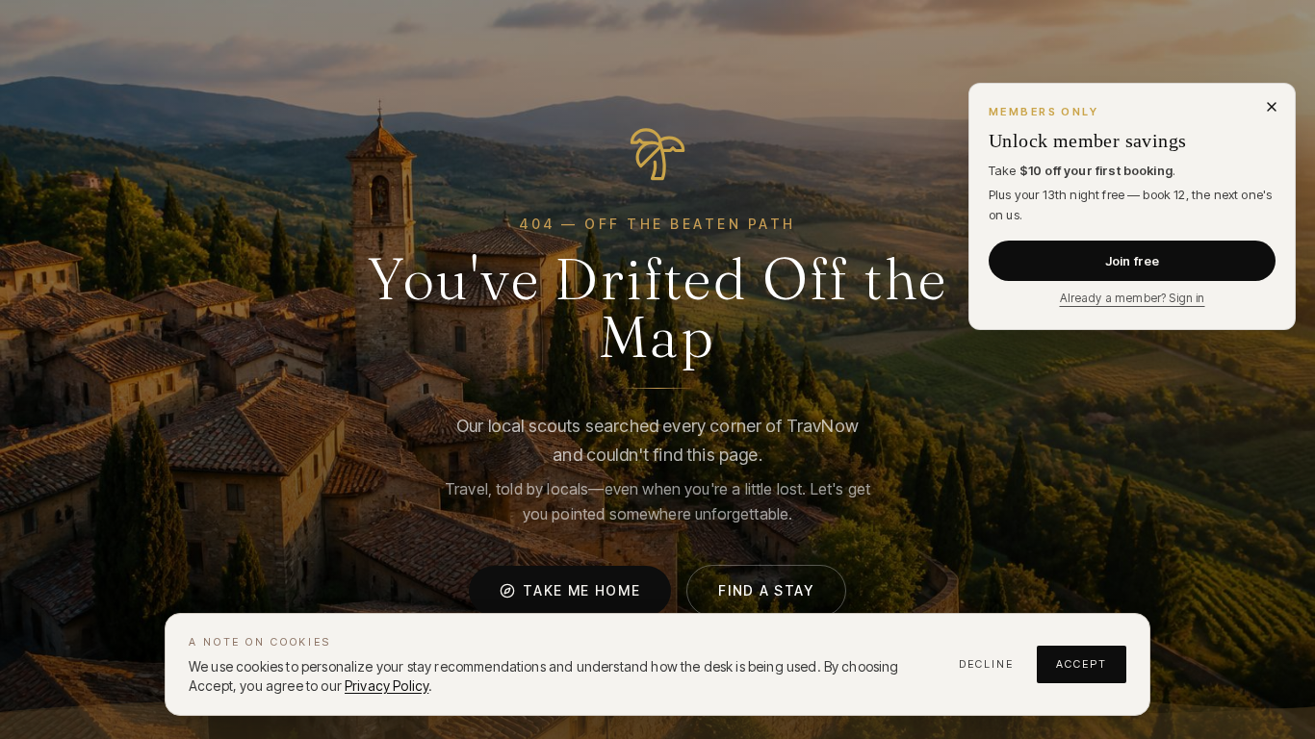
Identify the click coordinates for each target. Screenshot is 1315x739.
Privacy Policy (386, 685)
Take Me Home (581, 590)
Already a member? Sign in (1132, 298)
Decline (986, 664)
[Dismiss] (1271, 106)
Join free (1132, 260)
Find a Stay (765, 590)
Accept (1081, 664)
